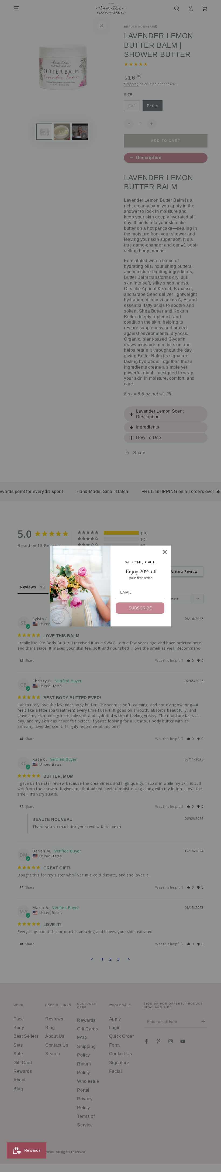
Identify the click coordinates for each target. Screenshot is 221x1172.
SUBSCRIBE (140, 608)
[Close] (164, 552)
